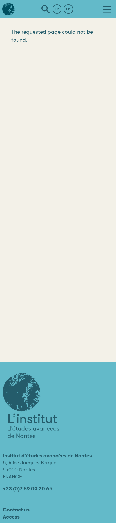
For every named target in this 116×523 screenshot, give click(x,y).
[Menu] (107, 9)
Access (11, 517)
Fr (57, 9)
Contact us (16, 510)
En (68, 9)
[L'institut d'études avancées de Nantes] (31, 405)
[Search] (45, 9)
